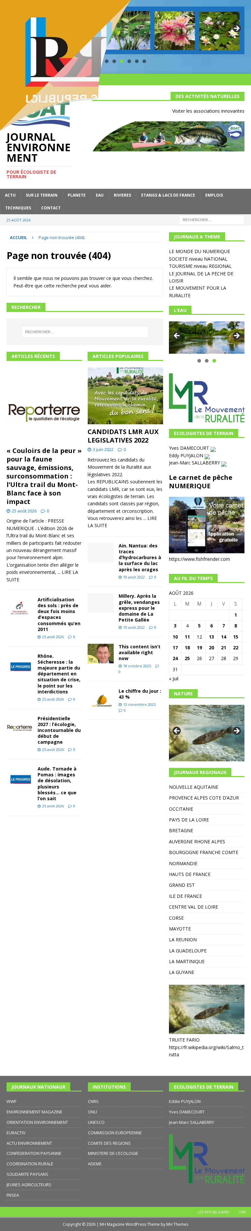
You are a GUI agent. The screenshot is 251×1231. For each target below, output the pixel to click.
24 (175, 658)
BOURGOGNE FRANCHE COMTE (203, 852)
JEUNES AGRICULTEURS (29, 1185)
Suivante (236, 29)
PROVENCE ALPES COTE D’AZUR (204, 798)
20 (211, 647)
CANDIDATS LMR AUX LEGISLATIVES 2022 (123, 436)
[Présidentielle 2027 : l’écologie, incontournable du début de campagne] (20, 725)
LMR (242, 1211)
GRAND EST (182, 885)
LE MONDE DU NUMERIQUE (199, 251)
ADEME (95, 1164)
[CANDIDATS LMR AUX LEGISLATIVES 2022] (125, 395)
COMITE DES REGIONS (109, 1143)
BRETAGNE (181, 830)
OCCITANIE (181, 809)
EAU (100, 195)
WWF (11, 1101)
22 (235, 647)
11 (187, 637)
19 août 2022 (134, 577)
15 (235, 637)
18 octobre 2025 (137, 665)
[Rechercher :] (211, 219)
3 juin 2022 (103, 449)
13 (211, 637)
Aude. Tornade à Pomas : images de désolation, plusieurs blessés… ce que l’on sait (57, 784)
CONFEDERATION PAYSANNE (34, 1153)
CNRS (93, 1101)
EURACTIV (16, 1133)
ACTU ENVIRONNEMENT (29, 1143)
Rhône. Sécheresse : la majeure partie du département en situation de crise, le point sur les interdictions (59, 674)
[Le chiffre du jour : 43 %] (101, 698)
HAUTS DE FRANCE (189, 874)
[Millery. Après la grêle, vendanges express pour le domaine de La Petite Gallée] (101, 603)
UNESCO (96, 1122)
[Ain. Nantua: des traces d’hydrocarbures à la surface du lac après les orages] (101, 552)
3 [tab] (214, 361)
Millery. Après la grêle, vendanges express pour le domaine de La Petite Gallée (139, 608)
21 (223, 647)
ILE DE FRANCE (185, 896)
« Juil (173, 678)
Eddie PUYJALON (185, 1101)
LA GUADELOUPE (188, 951)
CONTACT (51, 208)
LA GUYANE (181, 972)
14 (223, 637)
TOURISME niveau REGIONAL (200, 266)
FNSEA (13, 1195)
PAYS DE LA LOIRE (189, 820)
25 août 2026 (24, 511)
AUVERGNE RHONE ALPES (197, 841)
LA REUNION (183, 939)
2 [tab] (207, 361)
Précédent (177, 336)
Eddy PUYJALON (187, 455)
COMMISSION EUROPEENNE (115, 1133)
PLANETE (77, 195)
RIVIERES (122, 195)
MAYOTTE (180, 929)
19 (199, 647)
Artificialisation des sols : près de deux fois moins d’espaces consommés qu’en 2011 (59, 614)
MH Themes (177, 1224)
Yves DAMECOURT (189, 448)
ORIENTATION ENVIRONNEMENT (37, 1122)
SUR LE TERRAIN (42, 195)
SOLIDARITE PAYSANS (27, 1174)
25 (187, 658)
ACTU (10, 195)
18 (187, 647)
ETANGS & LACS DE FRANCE (168, 195)
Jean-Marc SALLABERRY (195, 463)
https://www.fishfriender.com (199, 559)
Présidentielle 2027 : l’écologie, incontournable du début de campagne (59, 730)
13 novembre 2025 (139, 704)
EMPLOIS (214, 195)
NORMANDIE (183, 863)
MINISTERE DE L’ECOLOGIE (113, 1153)
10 (175, 637)
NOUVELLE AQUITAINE (193, 787)
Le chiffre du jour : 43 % (140, 694)
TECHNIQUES (18, 208)
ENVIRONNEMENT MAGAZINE (34, 1112)
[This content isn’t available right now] (101, 653)
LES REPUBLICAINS (213, 1211)
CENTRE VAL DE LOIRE (193, 907)
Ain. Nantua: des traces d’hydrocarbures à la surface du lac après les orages (140, 558)
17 (175, 647)
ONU (92, 1112)
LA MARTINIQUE (187, 961)
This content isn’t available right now (139, 652)
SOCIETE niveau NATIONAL (198, 259)
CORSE (176, 918)
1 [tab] (199, 361)
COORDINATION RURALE (30, 1164)
